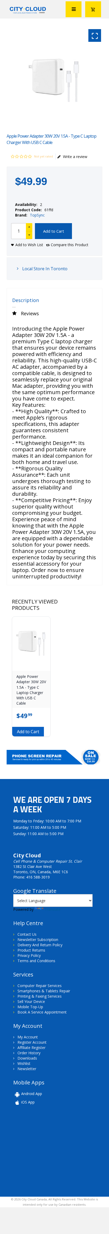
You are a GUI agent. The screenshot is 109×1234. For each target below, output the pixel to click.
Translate (52, 909)
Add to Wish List (29, 244)
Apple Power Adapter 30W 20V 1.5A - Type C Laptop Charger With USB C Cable (31, 690)
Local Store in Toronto (44, 269)
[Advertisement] (49, 1150)
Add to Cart (53, 231)
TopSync (37, 215)
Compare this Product (69, 244)
